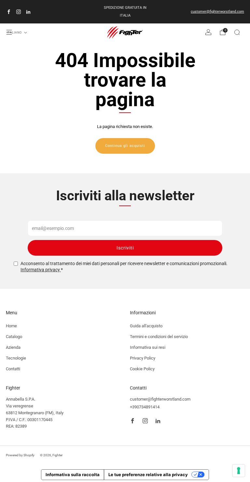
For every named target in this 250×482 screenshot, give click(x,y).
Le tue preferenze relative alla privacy (148, 474)
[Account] (208, 32)
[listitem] (125, 11)
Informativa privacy (41, 269)
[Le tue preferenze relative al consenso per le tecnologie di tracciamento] (238, 470)
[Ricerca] (237, 32)
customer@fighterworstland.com (217, 11)
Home (11, 325)
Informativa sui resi (147, 347)
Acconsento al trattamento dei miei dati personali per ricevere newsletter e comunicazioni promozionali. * (124, 267)
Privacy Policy (142, 358)
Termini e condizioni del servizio (159, 336)
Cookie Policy (142, 368)
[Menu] (9, 32)
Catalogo (14, 336)
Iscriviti (125, 247)
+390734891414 (145, 406)
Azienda (13, 347)
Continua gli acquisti (125, 146)
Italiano (14, 32)
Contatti (13, 368)
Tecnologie (16, 358)
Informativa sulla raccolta (73, 474)
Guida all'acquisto (146, 325)
